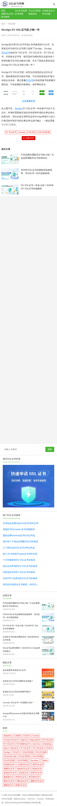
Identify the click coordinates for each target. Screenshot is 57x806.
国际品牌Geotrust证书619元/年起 (19, 535)
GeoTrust (36, 744)
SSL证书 (5, 52)
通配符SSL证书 (37, 781)
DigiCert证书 (35, 740)
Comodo (35, 736)
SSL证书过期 (9, 760)
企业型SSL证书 (23, 764)
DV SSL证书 (48, 740)
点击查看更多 (28, 101)
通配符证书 (8, 785)
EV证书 (29, 80)
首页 (3, 10)
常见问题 (46, 14)
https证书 (14, 748)
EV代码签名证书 (23, 744)
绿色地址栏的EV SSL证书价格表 (19, 572)
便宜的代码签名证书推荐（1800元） (21, 584)
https (6, 748)
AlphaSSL (8, 736)
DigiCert (24, 740)
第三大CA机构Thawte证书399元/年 (20, 554)
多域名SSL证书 (10, 773)
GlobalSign (47, 744)
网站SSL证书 (9, 781)
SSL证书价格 (44, 132)
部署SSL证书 (20, 785)
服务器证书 (8, 777)
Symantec (35, 760)
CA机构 (18, 736)
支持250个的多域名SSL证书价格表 (20, 578)
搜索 (50, 449)
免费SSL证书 (7, 14)
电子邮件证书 (34, 777)
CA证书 (26, 736)
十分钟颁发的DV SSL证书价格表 (19, 560)
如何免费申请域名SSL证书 (14, 670)
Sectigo (18, 108)
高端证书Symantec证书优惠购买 (19, 529)
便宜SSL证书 (38, 764)
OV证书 (49, 748)
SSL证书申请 (24, 756)
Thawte (44, 760)
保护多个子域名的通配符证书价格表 (20, 541)
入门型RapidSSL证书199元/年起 (19, 548)
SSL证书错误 (22, 760)
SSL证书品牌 (21, 10)
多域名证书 (23, 773)
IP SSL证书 (25, 748)
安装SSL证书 (36, 773)
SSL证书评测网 (14, 795)
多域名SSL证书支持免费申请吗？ (17, 692)
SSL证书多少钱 (10, 756)
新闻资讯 (32, 14)
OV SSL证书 (38, 748)
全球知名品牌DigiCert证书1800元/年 (21, 523)
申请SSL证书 (20, 777)
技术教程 (5, 17)
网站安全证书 (22, 781)
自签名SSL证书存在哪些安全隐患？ (18, 681)
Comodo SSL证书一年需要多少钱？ (18, 702)
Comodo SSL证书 (11, 740)
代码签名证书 (48, 10)
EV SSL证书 (11, 132)
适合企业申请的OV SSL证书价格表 (20, 566)
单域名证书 (36, 769)
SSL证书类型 (34, 10)
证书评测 (19, 14)
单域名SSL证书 (23, 769)
